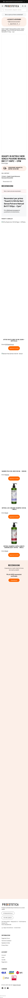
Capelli (7, 29)
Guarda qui (14, 580)
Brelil (6, 513)
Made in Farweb (17, 985)
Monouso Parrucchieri (14, 29)
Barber (7, 475)
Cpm (6, 163)
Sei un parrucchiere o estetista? (14, 14)
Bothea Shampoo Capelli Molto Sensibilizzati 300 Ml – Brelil (14, 547)
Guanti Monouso (15, 176)
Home (3, 29)
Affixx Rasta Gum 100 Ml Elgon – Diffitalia (14, 340)
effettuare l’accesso (12, 210)
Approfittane (13, 23)
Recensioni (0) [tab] (7, 181)
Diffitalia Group (9, 344)
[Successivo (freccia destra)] (2, 997)
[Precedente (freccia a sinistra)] (0, 997)
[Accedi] (22, 6)
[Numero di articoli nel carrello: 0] (25, 6)
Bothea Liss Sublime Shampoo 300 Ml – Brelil (14, 508)
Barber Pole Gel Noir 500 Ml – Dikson (14, 471)
